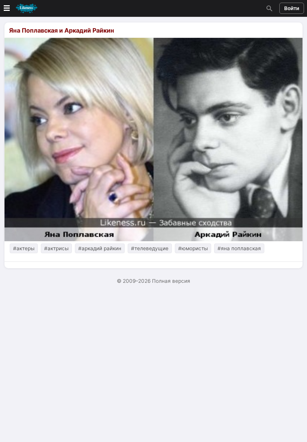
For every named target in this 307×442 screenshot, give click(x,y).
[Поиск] (268, 8)
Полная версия (171, 281)
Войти (291, 8)
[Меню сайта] (20, 8)
